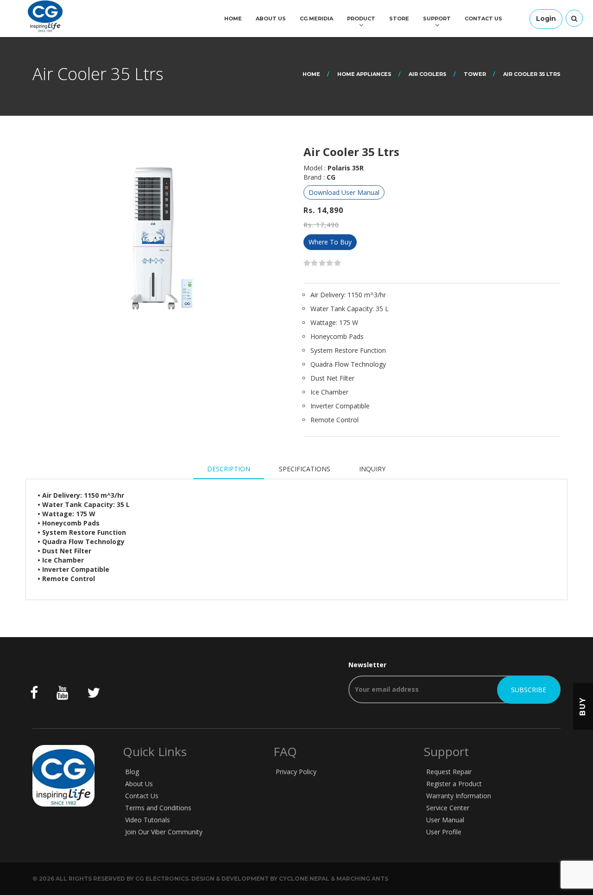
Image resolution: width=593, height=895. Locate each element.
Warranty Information (458, 795)
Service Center (447, 807)
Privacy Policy (296, 771)
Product (361, 18)
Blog (132, 771)
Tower (475, 74)
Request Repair (449, 771)
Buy (582, 705)
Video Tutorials (147, 819)
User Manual (445, 819)
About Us (271, 18)
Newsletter (367, 664)
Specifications (304, 468)
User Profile (443, 831)
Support (437, 18)
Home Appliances (364, 74)
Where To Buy (330, 242)
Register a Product (454, 783)
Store (399, 18)
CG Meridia (316, 18)
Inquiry (372, 468)
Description (228, 468)
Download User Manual (344, 192)
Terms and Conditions (158, 807)
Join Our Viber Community (163, 831)
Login (546, 18)
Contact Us (483, 18)
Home (233, 18)
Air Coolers (428, 74)
